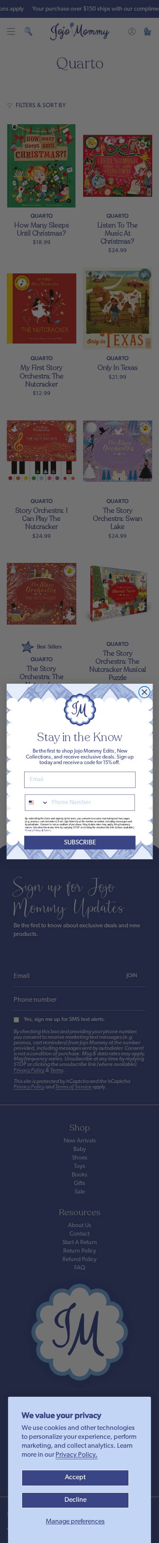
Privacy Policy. (77, 1455)
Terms (47, 830)
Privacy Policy (32, 830)
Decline (75, 1500)
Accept (75, 1477)
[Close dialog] (144, 692)
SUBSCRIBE (80, 842)
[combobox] (36, 802)
